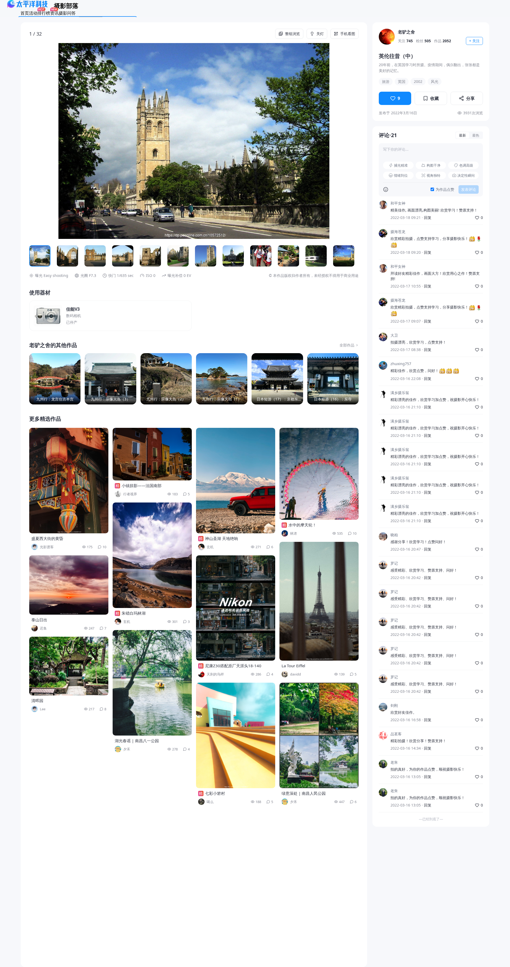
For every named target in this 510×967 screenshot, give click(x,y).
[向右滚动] (352, 256)
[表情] (385, 189)
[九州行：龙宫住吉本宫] (54, 378)
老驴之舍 (406, 32)
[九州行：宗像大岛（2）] (166, 378)
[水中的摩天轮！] (319, 474)
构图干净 (433, 165)
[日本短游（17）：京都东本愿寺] (277, 378)
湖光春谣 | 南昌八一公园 (137, 740)
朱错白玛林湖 (134, 613)
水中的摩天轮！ (302, 524)
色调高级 (466, 165)
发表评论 (468, 189)
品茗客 (396, 733)
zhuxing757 (400, 363)
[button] (62, 141)
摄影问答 (67, 13)
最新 (462, 135)
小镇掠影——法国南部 (142, 485)
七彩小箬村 (215, 793)
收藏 (434, 98)
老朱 (394, 762)
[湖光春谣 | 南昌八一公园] (152, 683)
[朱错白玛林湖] (152, 555)
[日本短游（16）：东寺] (333, 378)
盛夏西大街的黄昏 (47, 538)
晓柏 (394, 534)
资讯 (54, 13)
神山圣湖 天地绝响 (221, 538)
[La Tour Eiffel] (319, 601)
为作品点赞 (445, 189)
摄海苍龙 (397, 231)
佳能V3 (73, 309)
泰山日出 (39, 619)
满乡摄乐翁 (399, 392)
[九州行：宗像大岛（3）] (110, 378)
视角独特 (433, 175)
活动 (33, 13)
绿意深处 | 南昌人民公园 (304, 793)
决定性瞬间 (466, 175)
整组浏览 (292, 33)
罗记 (394, 563)
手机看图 (347, 33)
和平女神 (397, 203)
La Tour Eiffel (293, 665)
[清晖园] (68, 666)
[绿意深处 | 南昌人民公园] (319, 735)
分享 (470, 98)
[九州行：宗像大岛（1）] (221, 378)
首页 (24, 13)
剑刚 (394, 705)
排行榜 (43, 13)
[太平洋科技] (27, 6)
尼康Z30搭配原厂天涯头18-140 (233, 665)
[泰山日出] (68, 585)
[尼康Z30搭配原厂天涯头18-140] (235, 608)
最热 (475, 135)
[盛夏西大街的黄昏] (68, 480)
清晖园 (37, 700)
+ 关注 (474, 40)
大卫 (394, 335)
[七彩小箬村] (235, 735)
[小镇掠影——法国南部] (152, 454)
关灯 (320, 33)
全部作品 (346, 345)
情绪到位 (401, 175)
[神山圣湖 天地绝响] (235, 480)
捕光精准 (401, 165)
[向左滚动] (35, 256)
